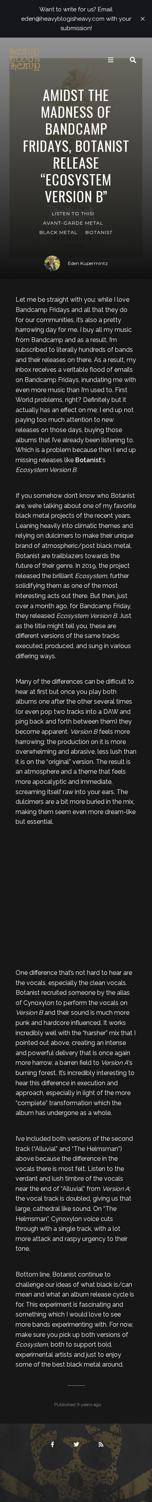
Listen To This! (73, 213)
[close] (142, 19)
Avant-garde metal (73, 223)
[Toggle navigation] (111, 60)
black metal (58, 232)
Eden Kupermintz (88, 263)
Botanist (99, 232)
